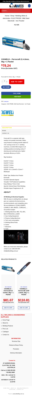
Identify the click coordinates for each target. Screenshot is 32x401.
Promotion (16, 349)
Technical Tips (16, 341)
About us (13, 388)
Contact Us (6, 334)
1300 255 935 (11, 370)
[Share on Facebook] (5, 119)
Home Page (6, 320)
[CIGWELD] (7, 113)
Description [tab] (7, 128)
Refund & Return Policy (16, 345)
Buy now (6, 87)
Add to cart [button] (8, 307)
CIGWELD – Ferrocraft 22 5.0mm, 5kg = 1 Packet (8, 291)
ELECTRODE (16, 18)
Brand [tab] (4, 130)
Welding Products (8, 326)
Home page (6, 388)
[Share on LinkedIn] (17, 119)
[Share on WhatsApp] (2, 119)
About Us (5, 323)
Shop (12, 16)
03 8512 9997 (11, 372)
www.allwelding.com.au (18, 393)
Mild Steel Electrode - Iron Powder (22, 104)
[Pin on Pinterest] (14, 119)
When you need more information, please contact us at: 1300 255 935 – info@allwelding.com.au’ (16, 249)
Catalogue (6, 331)
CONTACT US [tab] (5, 133)
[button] (3, 5)
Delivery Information (16, 353)
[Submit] (28, 10)
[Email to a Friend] (11, 119)
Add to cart (17, 82)
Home (7, 16)
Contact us (19, 389)
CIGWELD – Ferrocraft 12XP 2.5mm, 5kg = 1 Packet (23, 291)
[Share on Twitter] (8, 119)
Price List (5, 328)
